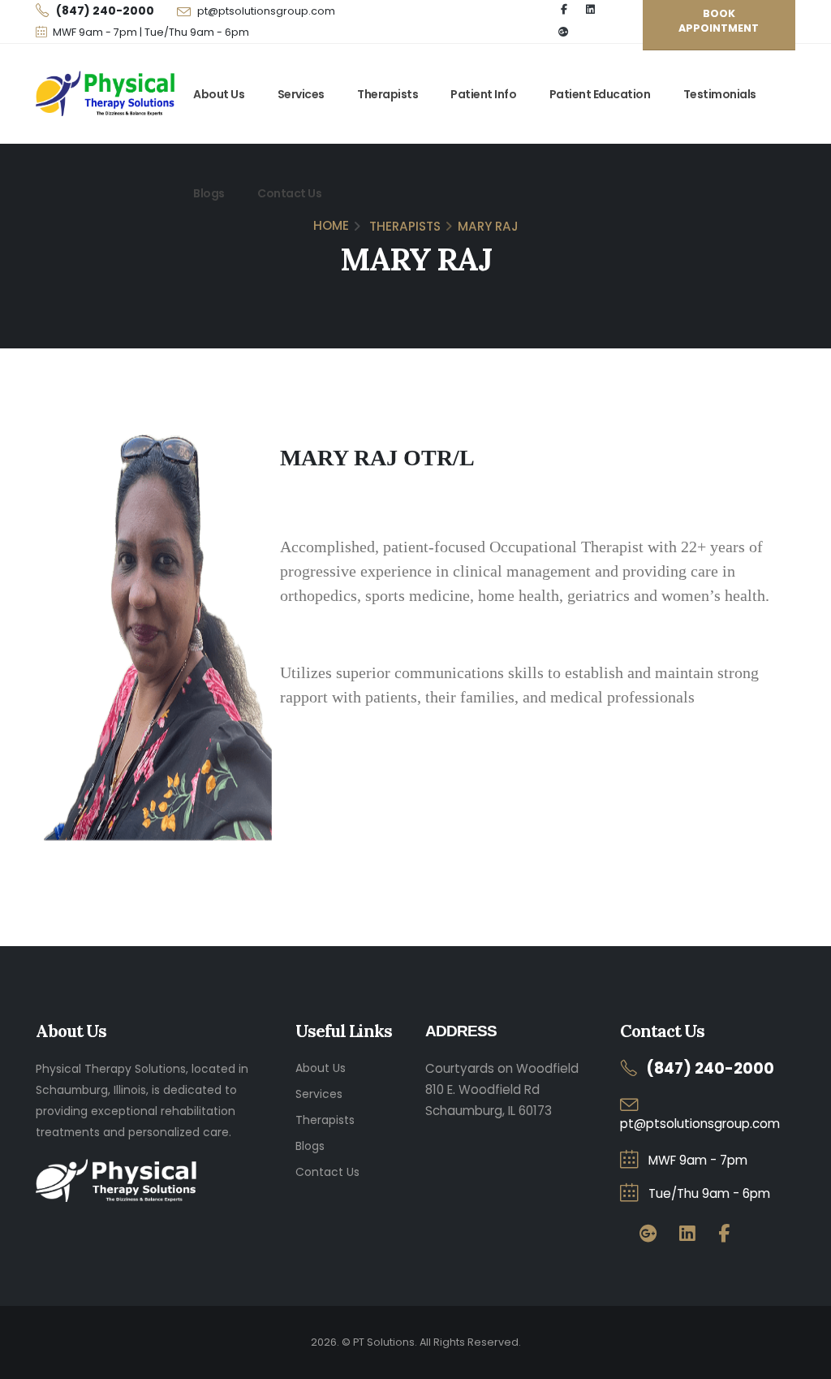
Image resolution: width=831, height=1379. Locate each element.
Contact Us (289, 193)
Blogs (209, 193)
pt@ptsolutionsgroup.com (266, 11)
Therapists (387, 94)
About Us (218, 94)
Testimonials (719, 94)
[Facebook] (724, 1234)
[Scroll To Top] (802, 1360)
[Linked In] (687, 1234)
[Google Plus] (564, 32)
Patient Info (483, 94)
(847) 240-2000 (710, 1068)
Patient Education (600, 94)
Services (301, 94)
